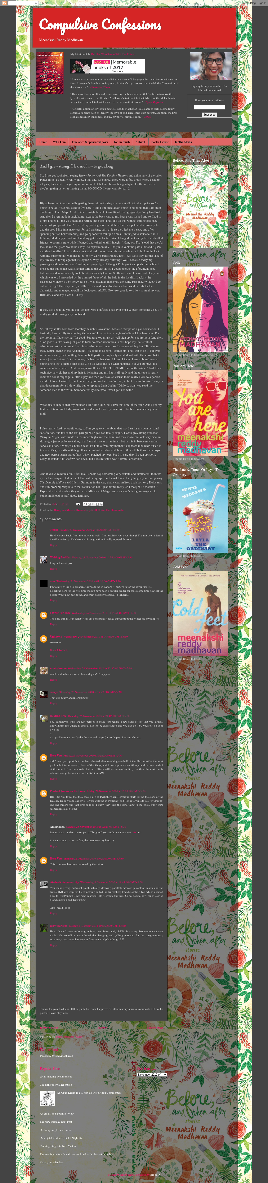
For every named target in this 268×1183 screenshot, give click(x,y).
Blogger (155, 1175)
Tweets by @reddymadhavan (56, 1056)
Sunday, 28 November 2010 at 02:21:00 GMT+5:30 (96, 827)
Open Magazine (155, 102)
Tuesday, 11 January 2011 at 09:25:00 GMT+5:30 (97, 926)
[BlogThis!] (89, 504)
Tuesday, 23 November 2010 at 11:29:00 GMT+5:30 (89, 530)
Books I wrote (160, 142)
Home (43, 142)
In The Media (183, 142)
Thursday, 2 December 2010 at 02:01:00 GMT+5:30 (93, 858)
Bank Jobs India (59, 650)
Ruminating (83, 510)
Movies (70, 510)
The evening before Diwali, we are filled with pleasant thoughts (76, 1154)
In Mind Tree (58, 716)
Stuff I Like (97, 510)
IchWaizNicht (58, 926)
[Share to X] (93, 504)
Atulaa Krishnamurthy (64, 882)
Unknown (56, 636)
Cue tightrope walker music (56, 1084)
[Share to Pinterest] (101, 504)
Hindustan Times (100, 87)
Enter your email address (209, 100)
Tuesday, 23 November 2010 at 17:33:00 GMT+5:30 (102, 557)
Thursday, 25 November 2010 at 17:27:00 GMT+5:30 (90, 692)
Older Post (155, 1027)
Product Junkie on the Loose (67, 791)
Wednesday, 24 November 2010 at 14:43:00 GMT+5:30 (95, 636)
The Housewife (114, 510)
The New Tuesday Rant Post (56, 1122)
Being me (59, 510)
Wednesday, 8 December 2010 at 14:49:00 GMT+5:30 (111, 882)
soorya (54, 692)
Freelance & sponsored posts (90, 142)
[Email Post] (78, 504)
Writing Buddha (60, 557)
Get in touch (122, 142)
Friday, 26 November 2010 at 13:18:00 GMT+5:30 (116, 791)
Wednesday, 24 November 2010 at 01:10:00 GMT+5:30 (88, 581)
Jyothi (54, 530)
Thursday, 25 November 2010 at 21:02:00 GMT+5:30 (99, 716)
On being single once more (55, 1130)
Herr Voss (56, 755)
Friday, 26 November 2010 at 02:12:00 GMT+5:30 (92, 755)
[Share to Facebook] (97, 504)
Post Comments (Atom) (69, 1037)
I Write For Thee (60, 613)
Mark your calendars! (52, 1162)
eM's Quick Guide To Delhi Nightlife (61, 1138)
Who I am (59, 142)
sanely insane (58, 668)
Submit (140, 142)
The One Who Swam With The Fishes (112, 54)
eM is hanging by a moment (56, 1076)
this (134, 832)
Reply (53, 545)
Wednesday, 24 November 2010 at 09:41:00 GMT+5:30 (104, 613)
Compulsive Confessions (100, 24)
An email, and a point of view (57, 1113)
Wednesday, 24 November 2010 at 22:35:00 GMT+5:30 (100, 668)
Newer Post (49, 1027)
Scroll (147, 117)
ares (52, 581)
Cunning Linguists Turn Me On (58, 1146)
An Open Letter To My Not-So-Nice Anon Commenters (89, 1092)
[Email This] (85, 504)
